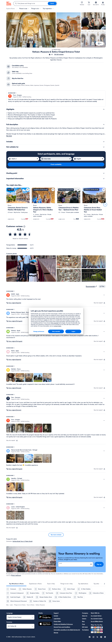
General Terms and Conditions (62, 627)
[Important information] (104, 179)
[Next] (105, 204)
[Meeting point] (104, 173)
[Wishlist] (81, 2)
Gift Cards (85, 627)
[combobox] (30, 3)
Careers (84, 618)
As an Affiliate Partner (97, 621)
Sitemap (56, 632)
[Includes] (104, 142)
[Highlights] (104, 109)
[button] (56, 54)
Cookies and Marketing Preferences (63, 624)
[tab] (16, 583)
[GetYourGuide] (8, 3)
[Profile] (103, 2)
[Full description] (104, 124)
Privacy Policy (57, 621)
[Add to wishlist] (27, 189)
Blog (83, 621)
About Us (84, 616)
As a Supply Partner (96, 616)
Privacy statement (16, 575)
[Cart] (89, 2)
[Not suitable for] (104, 147)
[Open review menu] (104, 295)
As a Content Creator (96, 618)
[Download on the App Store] (45, 624)
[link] (18, 204)
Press (83, 624)
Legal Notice (57, 618)
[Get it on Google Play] (45, 617)
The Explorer (85, 630)
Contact (56, 616)
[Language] (95, 2)
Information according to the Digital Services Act (67, 630)
